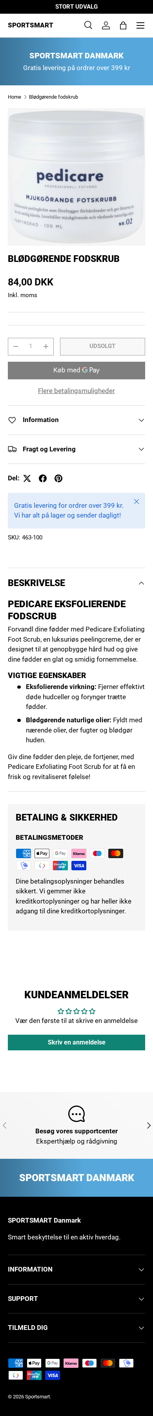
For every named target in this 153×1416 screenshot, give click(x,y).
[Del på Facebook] (43, 478)
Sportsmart (37, 1397)
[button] (123, 25)
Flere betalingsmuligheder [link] (76, 391)
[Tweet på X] (27, 478)
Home (14, 97)
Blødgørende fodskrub (53, 97)
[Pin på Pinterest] (58, 478)
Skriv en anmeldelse (77, 1042)
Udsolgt (102, 346)
